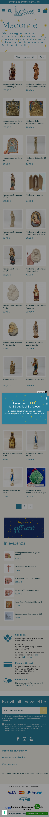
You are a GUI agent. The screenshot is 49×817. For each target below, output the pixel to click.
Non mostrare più (42, 392)
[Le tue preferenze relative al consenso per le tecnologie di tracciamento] (4, 812)
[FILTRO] (47, 408)
